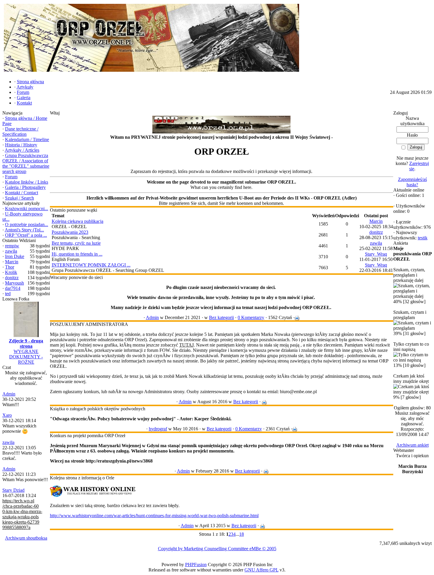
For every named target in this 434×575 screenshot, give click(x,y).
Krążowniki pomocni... (26, 208)
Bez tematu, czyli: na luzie (76, 243)
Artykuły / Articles (22, 150)
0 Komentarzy (251, 317)
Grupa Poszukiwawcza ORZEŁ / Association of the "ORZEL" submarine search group (25, 163)
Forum (11, 176)
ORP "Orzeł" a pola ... (26, 235)
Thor (9, 266)
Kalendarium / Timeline (27, 139)
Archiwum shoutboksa (26, 537)
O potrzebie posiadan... (26, 224)
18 (241, 534)
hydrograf (158, 428)
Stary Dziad (13, 490)
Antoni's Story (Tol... (24, 229)
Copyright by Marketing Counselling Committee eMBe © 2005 (217, 548)
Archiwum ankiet (412, 444)
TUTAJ (186, 344)
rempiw (12, 245)
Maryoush (14, 282)
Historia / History (21, 144)
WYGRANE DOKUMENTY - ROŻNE (26, 357)
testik (423, 237)
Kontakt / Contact (21, 192)
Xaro (7, 415)
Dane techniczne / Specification (20, 131)
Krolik (11, 272)
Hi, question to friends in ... (77, 254)
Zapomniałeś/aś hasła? (412, 182)
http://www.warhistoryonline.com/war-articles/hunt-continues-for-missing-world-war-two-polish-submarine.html (154, 515)
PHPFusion (196, 564)
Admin (8, 393)
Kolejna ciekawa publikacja (77, 221)
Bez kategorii (221, 317)
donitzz (12, 277)
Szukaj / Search (19, 197)
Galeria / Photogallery (25, 187)
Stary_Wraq (376, 254)
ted (8, 293)
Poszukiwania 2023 (70, 232)
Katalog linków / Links (26, 181)
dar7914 (12, 288)
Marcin (11, 261)
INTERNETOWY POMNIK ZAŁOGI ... (91, 264)
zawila (11, 251)
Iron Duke (14, 256)
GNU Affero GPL (261, 569)
